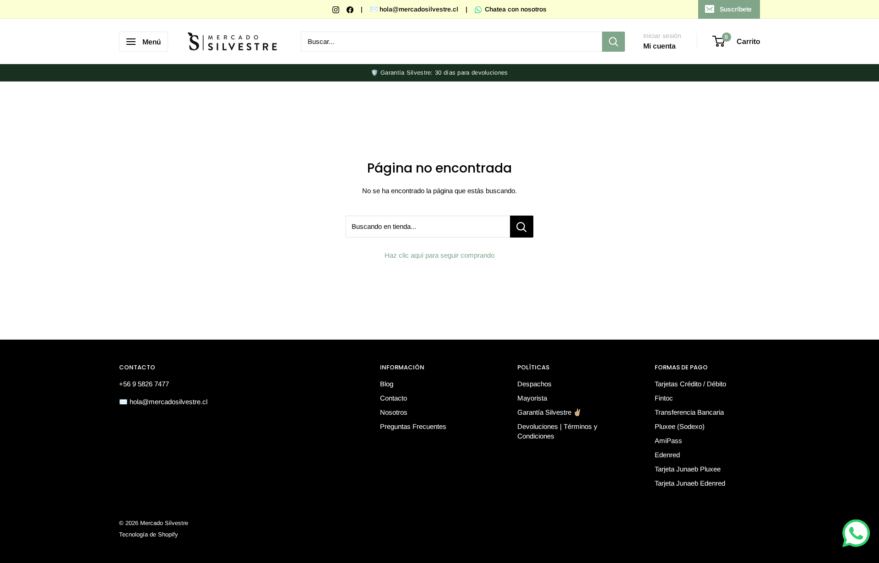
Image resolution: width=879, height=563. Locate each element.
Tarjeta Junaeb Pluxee (688, 469)
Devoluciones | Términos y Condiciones (557, 431)
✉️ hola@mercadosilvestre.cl (414, 9)
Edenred (667, 455)
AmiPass (668, 440)
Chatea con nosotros (515, 9)
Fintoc (664, 398)
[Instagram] (336, 9)
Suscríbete (736, 9)
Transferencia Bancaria (689, 412)
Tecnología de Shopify (148, 534)
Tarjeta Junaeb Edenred (690, 483)
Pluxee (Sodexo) (680, 426)
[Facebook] (351, 9)
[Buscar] (613, 42)
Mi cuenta (659, 46)
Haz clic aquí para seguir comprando (439, 255)
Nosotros (393, 412)
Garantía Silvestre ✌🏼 (549, 412)
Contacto (393, 398)
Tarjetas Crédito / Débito (690, 384)
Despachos (534, 384)
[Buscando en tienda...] (521, 227)
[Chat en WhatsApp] (856, 533)
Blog (386, 384)
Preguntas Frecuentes (413, 426)
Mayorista (532, 398)
